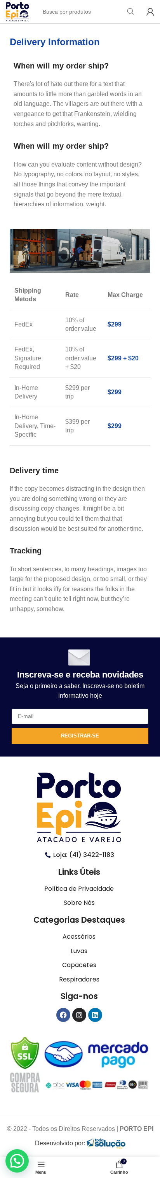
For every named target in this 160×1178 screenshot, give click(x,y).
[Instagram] (79, 1015)
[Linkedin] (95, 1015)
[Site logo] (17, 11)
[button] (17, 1161)
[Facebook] (63, 1015)
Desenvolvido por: (61, 1143)
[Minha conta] (150, 11)
